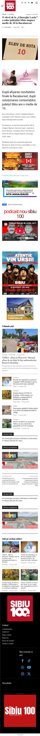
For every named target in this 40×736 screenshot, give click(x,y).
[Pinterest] (21, 32)
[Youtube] (32, 3)
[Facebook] (22, 3)
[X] (28, 3)
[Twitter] (29, 674)
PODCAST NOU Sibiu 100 (20, 214)
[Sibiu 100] (10, 5)
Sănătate (15, 406)
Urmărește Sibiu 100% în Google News (15, 175)
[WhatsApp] (26, 32)
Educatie (4, 14)
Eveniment (11, 14)
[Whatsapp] (22, 667)
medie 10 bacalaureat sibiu (15, 204)
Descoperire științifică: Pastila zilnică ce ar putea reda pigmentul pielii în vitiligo (25, 410)
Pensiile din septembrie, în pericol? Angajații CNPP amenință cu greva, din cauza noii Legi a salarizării (25, 382)
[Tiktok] (29, 661)
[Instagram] (25, 3)
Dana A (15, 386)
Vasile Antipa (7, 27)
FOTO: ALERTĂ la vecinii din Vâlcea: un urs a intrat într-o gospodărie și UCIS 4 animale (23, 424)
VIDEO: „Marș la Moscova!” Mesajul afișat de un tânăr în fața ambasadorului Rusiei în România (19, 360)
